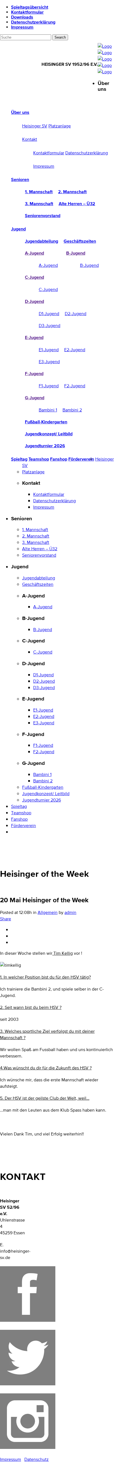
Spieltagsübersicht (29, 6)
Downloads (22, 16)
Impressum (22, 26)
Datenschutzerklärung (33, 21)
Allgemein (48, 912)
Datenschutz (36, 1459)
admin (70, 912)
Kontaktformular (27, 11)
